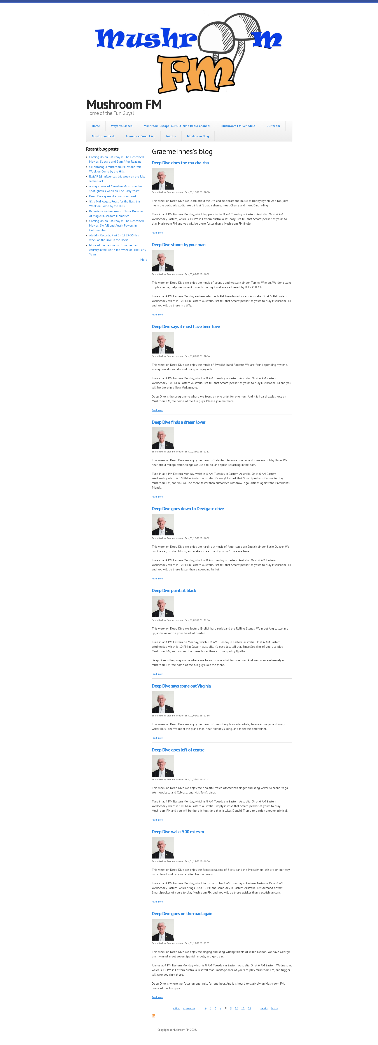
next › (264, 1008)
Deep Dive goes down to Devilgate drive (188, 509)
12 (249, 1008)
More (143, 260)
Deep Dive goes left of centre (178, 750)
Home (96, 126)
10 (236, 1008)
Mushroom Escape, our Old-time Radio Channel (177, 126)
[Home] (189, 54)
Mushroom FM (124, 104)
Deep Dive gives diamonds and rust (112, 196)
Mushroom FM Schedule (238, 126)
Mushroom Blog (198, 136)
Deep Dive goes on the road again (182, 914)
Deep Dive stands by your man (178, 245)
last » (274, 1008)
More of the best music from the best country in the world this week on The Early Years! (117, 249)
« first (176, 1008)
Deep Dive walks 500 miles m (178, 832)
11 (243, 1008)
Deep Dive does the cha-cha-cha (180, 163)
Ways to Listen (122, 126)
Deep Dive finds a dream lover (178, 422)
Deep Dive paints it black (174, 590)
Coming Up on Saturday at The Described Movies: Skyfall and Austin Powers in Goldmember (116, 225)
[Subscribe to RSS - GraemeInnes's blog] (153, 1016)
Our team (273, 126)
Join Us (171, 136)
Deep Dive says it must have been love (186, 326)
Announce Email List (140, 136)
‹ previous (189, 1008)
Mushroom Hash (103, 136)
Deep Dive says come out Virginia (181, 686)
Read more (157, 232)
